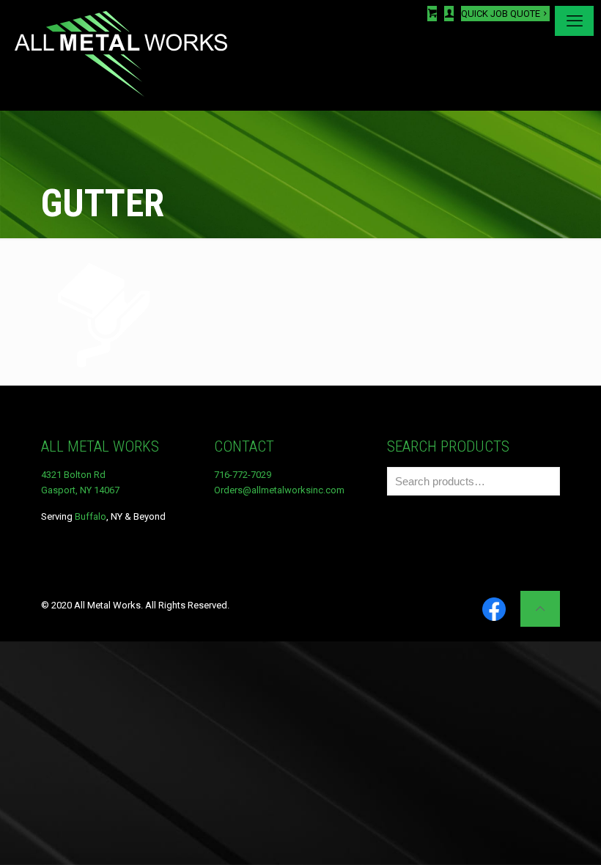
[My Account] (449, 13)
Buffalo (90, 516)
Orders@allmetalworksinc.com (279, 490)
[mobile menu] (574, 21)
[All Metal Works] (121, 55)
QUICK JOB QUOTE (500, 13)
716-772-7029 (242, 474)
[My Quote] (432, 13)
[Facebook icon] (494, 610)
